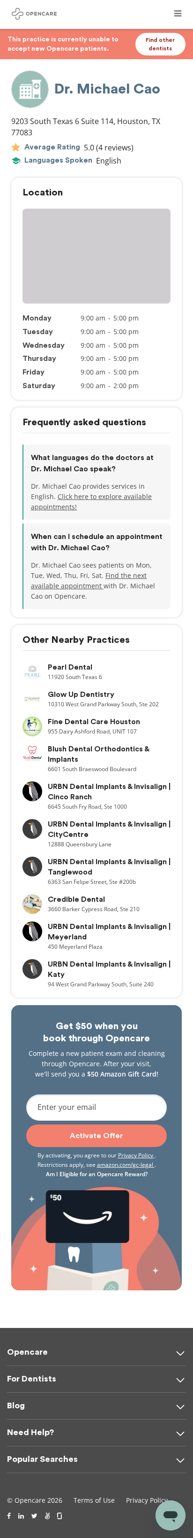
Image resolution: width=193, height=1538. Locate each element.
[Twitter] (34, 1516)
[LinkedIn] (21, 1516)
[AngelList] (47, 1516)
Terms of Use (94, 1500)
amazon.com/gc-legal (126, 1165)
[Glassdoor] (60, 1516)
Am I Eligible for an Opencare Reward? (97, 1174)
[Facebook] (9, 1516)
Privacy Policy (136, 1155)
